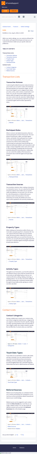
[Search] (15, 17)
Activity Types (9, 60)
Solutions (21, 447)
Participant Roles (10, 62)
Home (14, 447)
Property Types (10, 59)
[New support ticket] (18, 17)
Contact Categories (11, 67)
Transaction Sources (11, 57)
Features (15, 26)
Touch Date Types (10, 69)
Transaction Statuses (11, 55)
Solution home (7, 26)
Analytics (18, 428)
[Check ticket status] (23, 17)
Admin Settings (25, 26)
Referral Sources (10, 71)
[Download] (15, 232)
